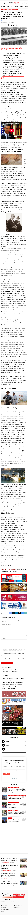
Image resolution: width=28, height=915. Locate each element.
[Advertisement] (14, 839)
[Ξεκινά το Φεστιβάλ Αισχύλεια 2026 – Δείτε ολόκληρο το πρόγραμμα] (23, 866)
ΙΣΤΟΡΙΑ (3, 9)
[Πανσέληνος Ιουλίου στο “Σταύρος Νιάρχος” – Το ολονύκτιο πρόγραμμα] (4, 820)
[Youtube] (14, 749)
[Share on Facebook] (4, 25)
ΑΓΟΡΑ (10, 810)
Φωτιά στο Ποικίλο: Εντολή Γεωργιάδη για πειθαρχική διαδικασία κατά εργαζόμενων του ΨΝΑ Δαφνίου (17, 806)
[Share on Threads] (9, 25)
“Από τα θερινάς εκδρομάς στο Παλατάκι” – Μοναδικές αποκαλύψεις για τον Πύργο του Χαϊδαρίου (17, 791)
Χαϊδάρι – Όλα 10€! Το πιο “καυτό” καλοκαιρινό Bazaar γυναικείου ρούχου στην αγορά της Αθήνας (16, 813)
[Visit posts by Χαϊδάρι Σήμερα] (2, 21)
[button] (2, 3)
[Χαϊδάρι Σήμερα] (14, 3)
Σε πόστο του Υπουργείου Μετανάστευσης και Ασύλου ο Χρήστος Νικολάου (9, 875)
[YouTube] (6, 899)
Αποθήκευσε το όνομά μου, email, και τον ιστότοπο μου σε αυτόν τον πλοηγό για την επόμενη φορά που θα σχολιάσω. (14, 650)
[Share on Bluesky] (11, 25)
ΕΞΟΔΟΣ (10, 818)
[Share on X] (6, 25)
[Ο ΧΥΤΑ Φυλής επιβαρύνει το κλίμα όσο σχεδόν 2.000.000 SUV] (23, 860)
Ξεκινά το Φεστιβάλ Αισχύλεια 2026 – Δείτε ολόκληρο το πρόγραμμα (9, 866)
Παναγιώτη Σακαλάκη (19, 902)
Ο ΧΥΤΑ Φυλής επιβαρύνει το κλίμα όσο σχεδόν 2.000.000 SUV (9, 859)
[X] (4, 899)
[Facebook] (14, 741)
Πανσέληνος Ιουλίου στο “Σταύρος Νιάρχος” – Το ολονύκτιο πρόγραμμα (17, 820)
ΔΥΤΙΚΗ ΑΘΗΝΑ (11, 795)
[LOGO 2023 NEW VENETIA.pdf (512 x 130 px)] (14, 597)
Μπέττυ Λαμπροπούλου (7, 870)
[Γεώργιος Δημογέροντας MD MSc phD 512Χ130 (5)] (14, 605)
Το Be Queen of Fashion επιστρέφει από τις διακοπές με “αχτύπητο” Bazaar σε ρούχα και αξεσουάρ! (10, 883)
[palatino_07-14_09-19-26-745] (14, 587)
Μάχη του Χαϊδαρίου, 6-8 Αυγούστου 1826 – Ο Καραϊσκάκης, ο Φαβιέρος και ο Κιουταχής (17, 798)
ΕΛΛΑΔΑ (10, 802)
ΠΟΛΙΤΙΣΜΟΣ (8, 9)
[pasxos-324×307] (12, 715)
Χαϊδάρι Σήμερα (8, 20)
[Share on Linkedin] (16, 613)
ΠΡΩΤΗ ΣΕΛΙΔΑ (14, 9)
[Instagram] (14, 745)
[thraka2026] (14, 694)
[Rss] (10, 899)
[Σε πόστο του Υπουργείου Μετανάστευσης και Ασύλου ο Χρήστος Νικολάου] (23, 875)
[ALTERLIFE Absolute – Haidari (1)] (14, 730)
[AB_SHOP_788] (14, 578)
